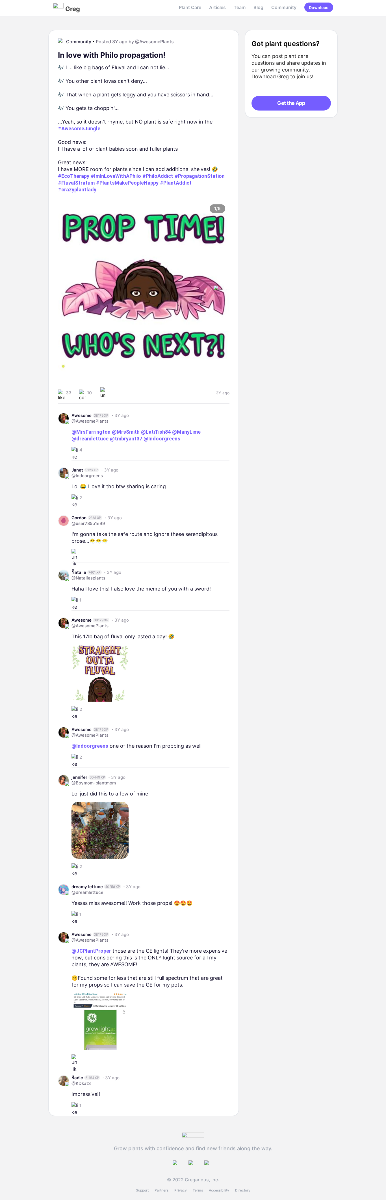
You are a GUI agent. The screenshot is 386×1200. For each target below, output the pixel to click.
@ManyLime (186, 432)
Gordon (78, 517)
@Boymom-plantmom (93, 783)
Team (240, 7)
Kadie (77, 1077)
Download (319, 7)
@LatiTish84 (156, 432)
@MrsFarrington (90, 432)
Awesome (81, 415)
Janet (77, 470)
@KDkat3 (81, 1083)
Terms (198, 1190)
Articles (217, 7)
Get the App (291, 103)
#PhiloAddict (157, 176)
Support (142, 1190)
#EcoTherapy (73, 176)
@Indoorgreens (162, 439)
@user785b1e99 (88, 523)
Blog (258, 7)
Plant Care (190, 7)
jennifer (79, 777)
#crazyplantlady (77, 190)
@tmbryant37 (126, 439)
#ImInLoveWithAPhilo (116, 176)
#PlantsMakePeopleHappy (127, 183)
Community (283, 7)
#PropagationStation (200, 176)
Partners (161, 1190)
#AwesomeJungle (79, 128)
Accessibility (219, 1190)
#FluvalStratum (76, 183)
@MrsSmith (126, 432)
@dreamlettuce (90, 439)
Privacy (180, 1190)
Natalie (78, 572)
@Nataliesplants (88, 578)
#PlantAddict (176, 183)
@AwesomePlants (154, 41)
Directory (242, 1190)
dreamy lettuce (87, 886)
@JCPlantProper (91, 951)
